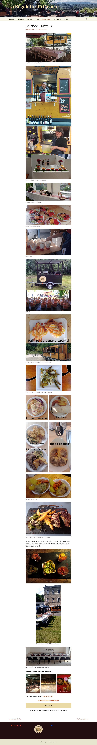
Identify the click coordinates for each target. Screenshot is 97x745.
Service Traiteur (46, 19)
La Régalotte (21, 19)
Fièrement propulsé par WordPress (48, 742)
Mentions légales (15, 719)
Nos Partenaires (57, 19)
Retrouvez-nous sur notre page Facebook (48, 700)
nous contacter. (48, 696)
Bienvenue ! (12, 19)
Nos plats (29, 19)
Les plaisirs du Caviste (42, 29)
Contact (66, 19)
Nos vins (37, 19)
